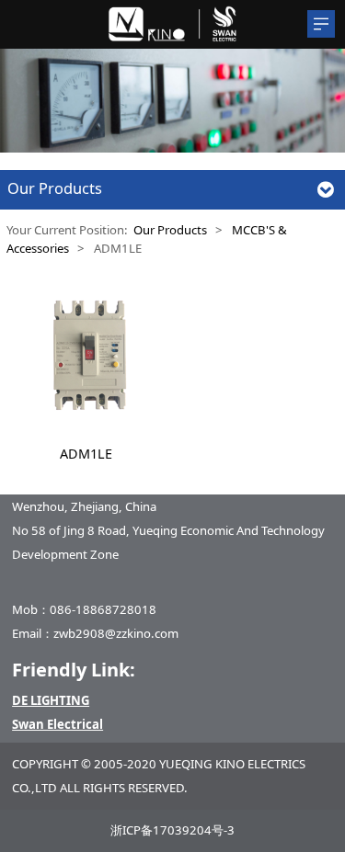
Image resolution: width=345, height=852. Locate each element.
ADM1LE (86, 453)
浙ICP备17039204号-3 (172, 830)
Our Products (170, 230)
